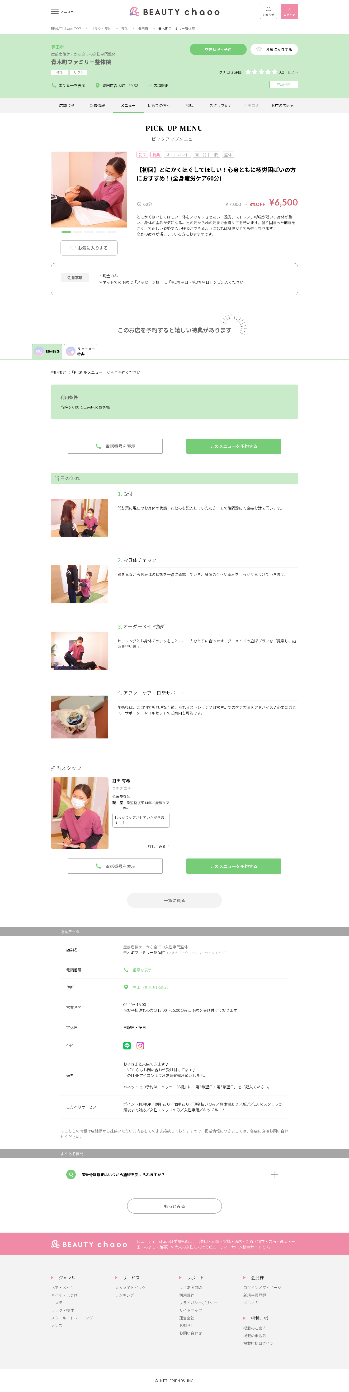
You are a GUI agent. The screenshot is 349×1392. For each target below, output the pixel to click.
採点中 (293, 72)
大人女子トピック (130, 1287)
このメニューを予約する (233, 446)
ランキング (124, 1295)
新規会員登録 (254, 1295)
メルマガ (251, 1302)
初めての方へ (159, 105)
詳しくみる (157, 846)
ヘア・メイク (62, 1287)
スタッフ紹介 (220, 105)
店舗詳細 (161, 85)
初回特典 (53, 351)
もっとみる (174, 1206)
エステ (56, 1302)
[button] (66, 232)
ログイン (289, 15)
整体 (124, 28)
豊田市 (143, 28)
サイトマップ (190, 1310)
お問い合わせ (190, 1333)
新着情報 (97, 105)
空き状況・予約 (218, 49)
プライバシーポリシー (198, 1302)
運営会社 (186, 1318)
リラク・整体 (101, 28)
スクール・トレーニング (72, 1318)
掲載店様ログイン (258, 1343)
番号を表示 (142, 970)
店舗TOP (66, 105)
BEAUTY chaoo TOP (66, 28)
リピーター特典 (86, 351)
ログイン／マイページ (262, 1287)
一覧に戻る (174, 900)
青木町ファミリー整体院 (81, 62)
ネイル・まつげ (64, 1295)
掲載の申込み (254, 1335)
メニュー (128, 105)
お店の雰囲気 (282, 105)
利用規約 (186, 1295)
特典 (190, 105)
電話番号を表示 (72, 85)
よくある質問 (190, 1287)
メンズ (56, 1325)
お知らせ (268, 15)
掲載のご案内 (254, 1328)
